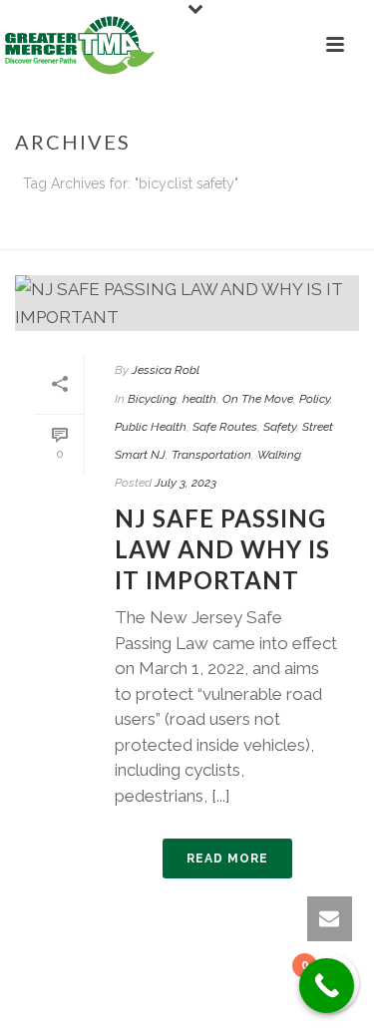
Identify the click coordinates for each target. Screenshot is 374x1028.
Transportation (211, 455)
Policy (314, 399)
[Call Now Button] (326, 985)
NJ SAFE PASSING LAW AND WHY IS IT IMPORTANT (222, 549)
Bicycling (152, 399)
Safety (279, 427)
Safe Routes (224, 427)
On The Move (257, 399)
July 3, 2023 (185, 483)
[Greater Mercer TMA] (80, 45)
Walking (279, 455)
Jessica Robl (165, 370)
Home (124, 235)
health (199, 399)
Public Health (151, 427)
